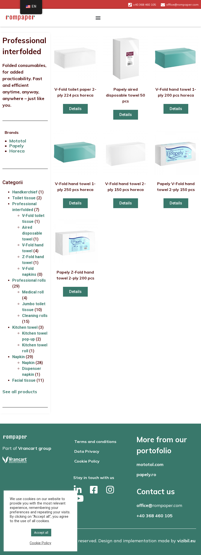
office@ (144, 505)
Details (75, 108)
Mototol (17, 141)
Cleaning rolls (35, 315)
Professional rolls (29, 280)
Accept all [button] (41, 532)
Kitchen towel (25, 327)
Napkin (18, 356)
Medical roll (33, 292)
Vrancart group (34, 448)
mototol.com (150, 464)
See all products (19, 391)
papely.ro (146, 474)
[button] (98, 18)
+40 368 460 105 (155, 515)
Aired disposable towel (32, 233)
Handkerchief (25, 192)
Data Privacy (86, 451)
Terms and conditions (95, 441)
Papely (16, 146)
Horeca (17, 151)
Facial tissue (24, 380)
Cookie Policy (87, 461)
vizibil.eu (186, 540)
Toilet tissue (24, 198)
